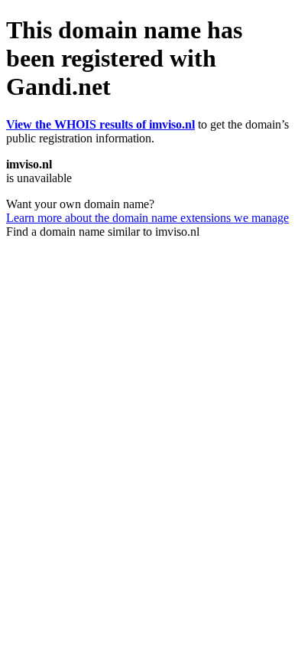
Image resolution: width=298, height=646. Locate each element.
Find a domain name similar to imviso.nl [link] (102, 231)
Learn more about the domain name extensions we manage (147, 217)
